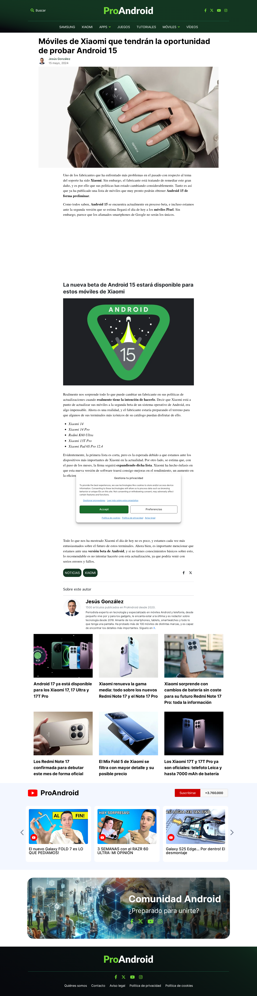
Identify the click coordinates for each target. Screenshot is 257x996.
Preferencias (154, 509)
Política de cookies (111, 518)
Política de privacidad (132, 518)
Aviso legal (150, 518)
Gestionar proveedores (94, 500)
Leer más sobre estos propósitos (122, 500)
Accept (104, 509)
